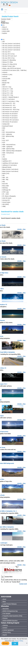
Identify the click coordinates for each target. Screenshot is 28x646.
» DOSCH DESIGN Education (10, 620)
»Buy (24, 229)
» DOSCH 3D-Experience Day (10, 611)
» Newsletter (5, 609)
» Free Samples (6, 613)
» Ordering (5, 625)
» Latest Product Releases (9, 604)
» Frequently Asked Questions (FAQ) (12, 616)
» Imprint (4, 635)
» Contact (4, 628)
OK (15, 643)
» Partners (5, 618)
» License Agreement (8, 630)
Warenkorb (6, 5)
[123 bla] (5, 12)
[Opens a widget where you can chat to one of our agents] (5, 643)
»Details (19, 229)
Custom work (23, 584)
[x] (26, 642)
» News (4, 601)
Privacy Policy (19, 641)
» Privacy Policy (6, 632)
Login (4, 5)
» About (4, 599)
